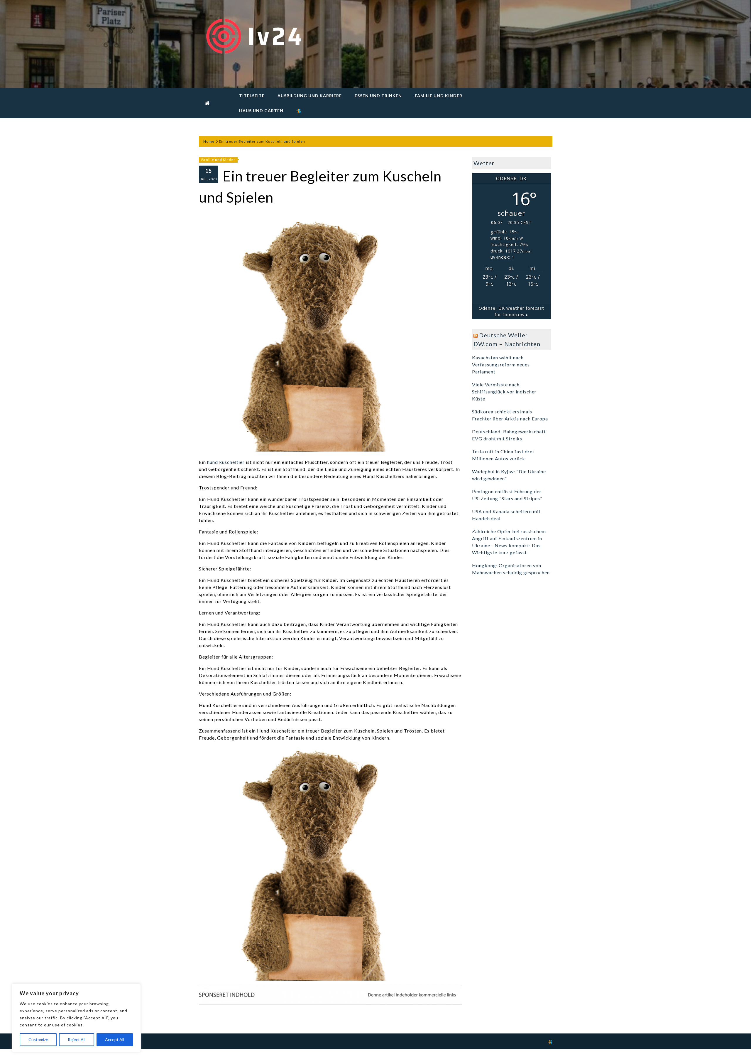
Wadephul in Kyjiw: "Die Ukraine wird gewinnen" (509, 475)
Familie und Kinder (438, 95)
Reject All (76, 1039)
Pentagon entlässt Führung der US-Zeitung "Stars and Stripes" (507, 495)
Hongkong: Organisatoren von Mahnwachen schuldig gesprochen (511, 569)
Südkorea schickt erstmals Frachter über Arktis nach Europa (510, 415)
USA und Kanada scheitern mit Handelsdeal (506, 515)
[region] (76, 1018)
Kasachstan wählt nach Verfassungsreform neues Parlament (501, 364)
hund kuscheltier (226, 462)
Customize (38, 1039)
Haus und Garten (261, 110)
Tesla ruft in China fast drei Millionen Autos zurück (503, 455)
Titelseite (252, 95)
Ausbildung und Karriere (310, 95)
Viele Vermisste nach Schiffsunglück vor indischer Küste (504, 391)
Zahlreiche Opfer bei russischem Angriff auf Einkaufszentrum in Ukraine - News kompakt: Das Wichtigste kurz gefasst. (509, 541)
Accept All (114, 1039)
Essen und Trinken (378, 95)
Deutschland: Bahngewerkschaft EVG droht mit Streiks (509, 435)
